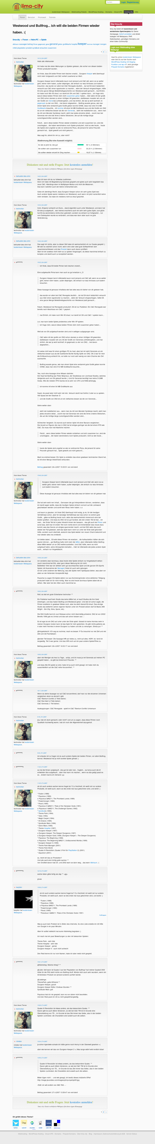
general (54, 43)
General (71, 110)
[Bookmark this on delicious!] (58, 1128)
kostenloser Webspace (61, 12)
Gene (51, 100)
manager (96, 44)
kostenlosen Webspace (23, 182)
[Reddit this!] (41, 1128)
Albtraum (93, 862)
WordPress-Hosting (96, 12)
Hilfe (136, 12)
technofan (20, 62)
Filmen (100, 522)
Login (123, 2)
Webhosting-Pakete (79, 12)
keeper (82, 43)
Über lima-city (82, 1134)
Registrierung (133, 2)
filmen (35, 44)
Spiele (43, 39)
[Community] (16, 16)
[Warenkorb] (140, 10)
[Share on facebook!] (50, 1128)
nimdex (19, 1041)
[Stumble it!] (33, 1128)
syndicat (35, 47)
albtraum (16, 44)
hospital (74, 44)
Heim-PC (34, 39)
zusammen (52, 48)
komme (89, 44)
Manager (61, 568)
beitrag (30, 44)
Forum (22, 17)
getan (60, 44)
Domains (108, 12)
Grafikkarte (41, 108)
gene (47, 44)
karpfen (19, 887)
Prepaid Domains (117, 67)
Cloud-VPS (118, 12)
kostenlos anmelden (81, 164)
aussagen (23, 44)
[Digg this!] (25, 1128)
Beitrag (40, 467)
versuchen (43, 48)
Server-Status (131, 1134)
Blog (90, 1134)
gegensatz (41, 44)
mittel (15, 48)
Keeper (89, 73)
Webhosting (22, 1134)
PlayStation (72, 850)
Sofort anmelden (125, 34)
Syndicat (42, 811)
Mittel (78, 542)
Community (128, 12)
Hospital (47, 828)
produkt (29, 48)
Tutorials (52, 17)
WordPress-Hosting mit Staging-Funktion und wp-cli (123, 63)
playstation (21, 48)
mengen (103, 44)
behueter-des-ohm (23, 176)
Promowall (42, 17)
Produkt (64, 249)
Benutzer (31, 17)
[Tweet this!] (17, 1128)
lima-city (16, 39)
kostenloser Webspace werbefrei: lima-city (37, 7)
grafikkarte (67, 44)
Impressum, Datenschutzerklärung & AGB (109, 1134)
